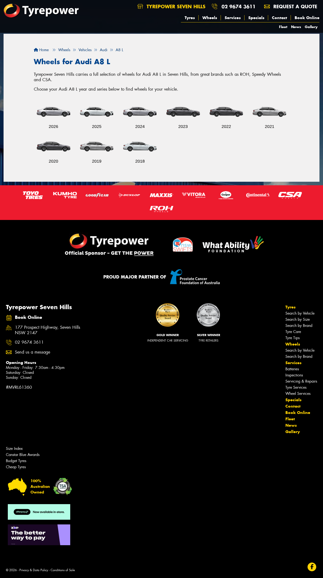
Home (43, 49)
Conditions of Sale (63, 570)
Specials (256, 17)
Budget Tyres (16, 460)
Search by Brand (298, 325)
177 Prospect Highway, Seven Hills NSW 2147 (47, 330)
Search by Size (297, 319)
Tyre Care (293, 331)
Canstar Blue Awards (22, 454)
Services (233, 17)
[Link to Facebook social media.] (312, 566)
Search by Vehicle (299, 313)
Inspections (294, 375)
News (296, 27)
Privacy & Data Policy (33, 570)
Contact (279, 17)
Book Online (307, 17)
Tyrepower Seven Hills (175, 6)
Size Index (14, 448)
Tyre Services (295, 387)
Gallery (311, 27)
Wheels (209, 17)
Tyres (190, 17)
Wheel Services (297, 393)
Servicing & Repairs (301, 381)
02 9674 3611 (239, 6)
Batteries (292, 369)
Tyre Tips (292, 337)
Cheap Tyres (16, 466)
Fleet (283, 27)
